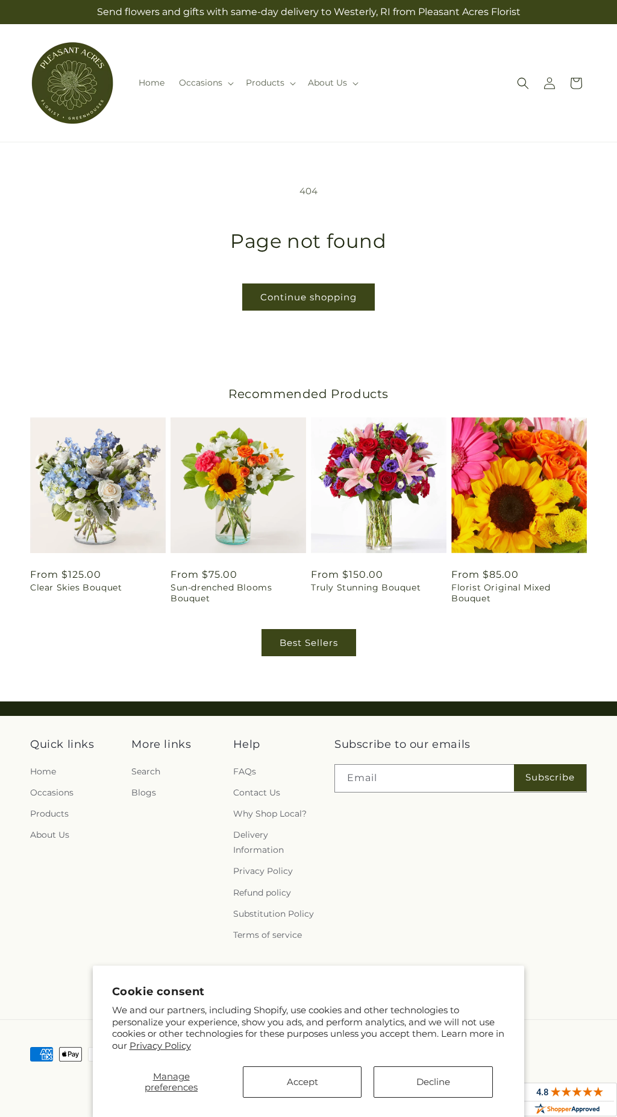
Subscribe (550, 777)
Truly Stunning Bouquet (366, 587)
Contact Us (256, 792)
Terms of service (267, 934)
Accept (302, 1081)
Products (49, 813)
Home (43, 771)
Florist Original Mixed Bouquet (500, 593)
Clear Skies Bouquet (76, 587)
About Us (49, 834)
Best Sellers (309, 642)
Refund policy (262, 892)
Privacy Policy (160, 1045)
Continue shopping (308, 297)
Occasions (52, 792)
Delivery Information (258, 842)
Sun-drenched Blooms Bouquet (221, 593)
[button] (205, 82)
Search (145, 771)
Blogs (143, 792)
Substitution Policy (273, 913)
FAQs (244, 771)
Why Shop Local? (270, 813)
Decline (433, 1081)
